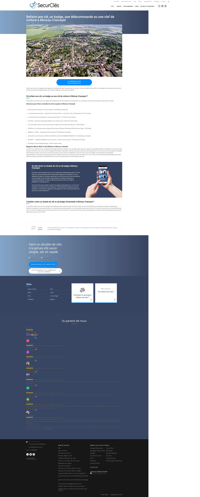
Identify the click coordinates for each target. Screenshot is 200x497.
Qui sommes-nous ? (126, 1)
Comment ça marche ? (64, 453)
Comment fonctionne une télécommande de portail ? (73, 476)
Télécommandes (128, 6)
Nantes (29, 292)
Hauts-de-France (95, 463)
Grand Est (93, 460)
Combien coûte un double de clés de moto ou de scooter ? (72, 489)
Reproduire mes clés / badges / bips (43, 264)
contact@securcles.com (36, 447)
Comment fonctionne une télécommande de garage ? (73, 480)
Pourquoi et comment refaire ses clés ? (69, 468)
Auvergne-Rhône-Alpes (96, 448)
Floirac (29, 296)
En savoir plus (49, 428)
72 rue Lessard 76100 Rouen (37, 444)
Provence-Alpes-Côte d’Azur (114, 460)
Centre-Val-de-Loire (96, 455)
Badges (119, 6)
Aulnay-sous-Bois (32, 289)
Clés (112, 6)
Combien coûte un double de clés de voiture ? (71, 486)
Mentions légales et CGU (65, 455)
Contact (163, 1)
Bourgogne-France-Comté (97, 450)
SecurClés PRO (147, 1)
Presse (140, 1)
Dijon (51, 289)
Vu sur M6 (116, 1)
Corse (92, 458)
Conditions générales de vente (67, 458)
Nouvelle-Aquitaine (111, 453)
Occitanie (109, 455)
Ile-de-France (110, 448)
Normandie (109, 450)
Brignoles (52, 299)
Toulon (52, 292)
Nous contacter (62, 450)
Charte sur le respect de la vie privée (69, 460)
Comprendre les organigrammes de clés (69, 483)
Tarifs (137, 6)
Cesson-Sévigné (54, 296)
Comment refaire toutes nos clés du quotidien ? (72, 473)
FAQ (135, 1)
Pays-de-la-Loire (111, 458)
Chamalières (31, 299)
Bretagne (92, 453)
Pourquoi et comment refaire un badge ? (70, 471)
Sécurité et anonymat (147, 6)
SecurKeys (156, 1)
